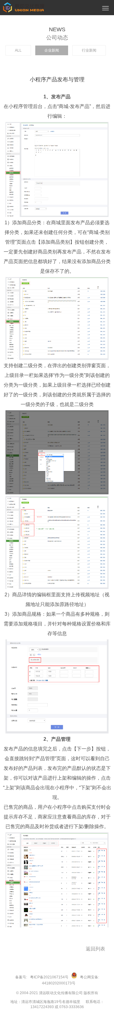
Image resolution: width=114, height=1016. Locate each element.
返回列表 (95, 948)
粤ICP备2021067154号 (49, 977)
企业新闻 (51, 50)
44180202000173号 (58, 983)
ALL (18, 50)
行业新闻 (89, 50)
